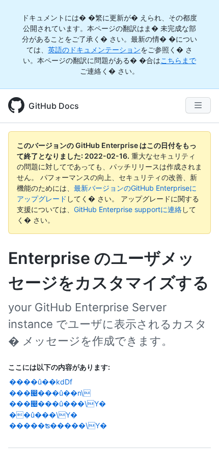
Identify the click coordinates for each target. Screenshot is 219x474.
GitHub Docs (54, 106)
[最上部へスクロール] (196, 451)
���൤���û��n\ (50, 393)
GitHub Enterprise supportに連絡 (128, 209)
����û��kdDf (40, 381)
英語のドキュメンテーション (94, 49)
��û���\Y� (43, 414)
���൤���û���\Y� (57, 403)
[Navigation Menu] (198, 105)
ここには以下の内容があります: (59, 367)
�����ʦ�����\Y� (58, 425)
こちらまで (178, 60)
